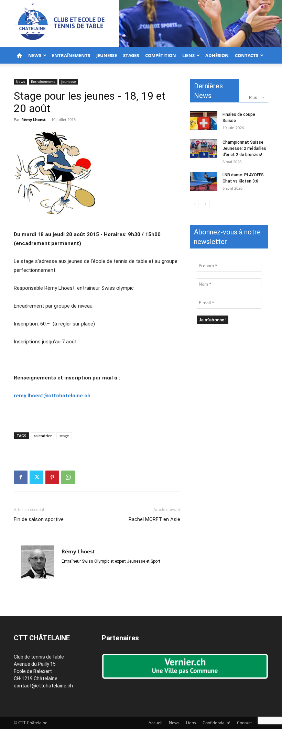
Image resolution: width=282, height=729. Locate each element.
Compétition (160, 55)
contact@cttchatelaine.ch (43, 685)
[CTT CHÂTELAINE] (141, 23)
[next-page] (205, 204)
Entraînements (71, 55)
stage (64, 435)
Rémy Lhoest (33, 119)
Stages (131, 55)
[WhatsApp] (68, 477)
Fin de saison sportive (39, 519)
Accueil (155, 723)
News (34, 55)
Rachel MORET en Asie (154, 519)
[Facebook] (21, 477)
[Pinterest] (52, 477)
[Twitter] (36, 477)
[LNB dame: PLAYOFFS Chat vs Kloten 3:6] (203, 181)
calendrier (43, 435)
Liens (188, 55)
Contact (244, 723)
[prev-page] (194, 204)
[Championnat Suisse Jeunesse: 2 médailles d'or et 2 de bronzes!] (203, 148)
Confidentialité (216, 723)
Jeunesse (106, 55)
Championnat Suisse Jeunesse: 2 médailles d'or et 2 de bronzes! (244, 148)
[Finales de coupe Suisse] (203, 120)
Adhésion (217, 55)
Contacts (246, 55)
